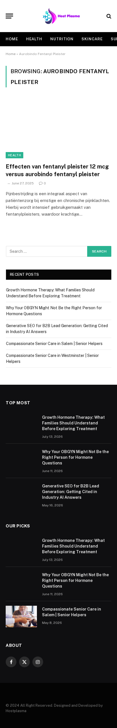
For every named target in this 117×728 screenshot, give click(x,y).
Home (12, 39)
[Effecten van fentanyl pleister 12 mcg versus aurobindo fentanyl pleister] (58, 128)
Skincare (92, 39)
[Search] (108, 16)
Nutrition (62, 39)
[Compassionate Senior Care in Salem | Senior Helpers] (21, 616)
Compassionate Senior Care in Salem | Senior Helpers (54, 343)
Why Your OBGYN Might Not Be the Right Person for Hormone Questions (75, 457)
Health (34, 39)
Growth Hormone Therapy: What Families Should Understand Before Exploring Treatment (73, 423)
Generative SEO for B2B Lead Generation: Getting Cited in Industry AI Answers (70, 492)
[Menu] (9, 16)
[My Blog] (61, 16)
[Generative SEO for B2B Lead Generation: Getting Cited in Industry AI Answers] (21, 493)
